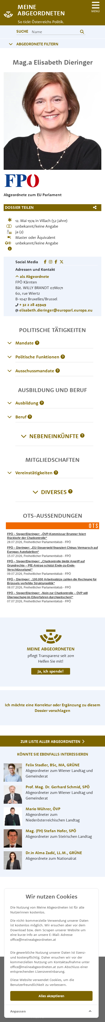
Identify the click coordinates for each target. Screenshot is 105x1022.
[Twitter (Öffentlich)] (61, 261)
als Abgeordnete (34, 276)
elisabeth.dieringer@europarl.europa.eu (56, 310)
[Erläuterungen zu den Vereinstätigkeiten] (9, 472)
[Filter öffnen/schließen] (11, 43)
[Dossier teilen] (96, 207)
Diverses (54, 492)
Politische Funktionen (37, 357)
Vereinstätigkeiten (33, 473)
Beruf (20, 417)
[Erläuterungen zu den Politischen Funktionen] (9, 356)
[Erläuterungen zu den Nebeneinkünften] (82, 436)
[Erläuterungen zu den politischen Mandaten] (9, 342)
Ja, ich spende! (51, 671)
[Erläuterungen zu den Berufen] (9, 416)
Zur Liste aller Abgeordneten (51, 741)
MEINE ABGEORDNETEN (39, 9)
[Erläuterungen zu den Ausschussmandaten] (9, 370)
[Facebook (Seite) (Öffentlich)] (56, 261)
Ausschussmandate (34, 371)
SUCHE (22, 31)
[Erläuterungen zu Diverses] (70, 492)
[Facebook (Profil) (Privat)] (45, 261)
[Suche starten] (82, 31)
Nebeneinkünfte (54, 436)
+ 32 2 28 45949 (32, 304)
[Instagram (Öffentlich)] (50, 261)
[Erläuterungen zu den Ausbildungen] (9, 402)
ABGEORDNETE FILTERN (37, 43)
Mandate (24, 343)
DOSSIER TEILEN (19, 207)
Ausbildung (26, 403)
